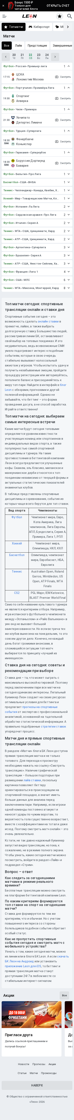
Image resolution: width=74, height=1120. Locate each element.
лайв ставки (32, 780)
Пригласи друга (18, 1035)
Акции (52, 1064)
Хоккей (8, 198)
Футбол (8, 66)
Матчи (34, 1073)
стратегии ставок (53, 726)
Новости (23, 1064)
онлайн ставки (48, 321)
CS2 (17, 592)
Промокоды (49, 1073)
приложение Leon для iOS (23, 966)
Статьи (22, 1073)
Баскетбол (10, 182)
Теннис (8, 190)
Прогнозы (38, 1064)
